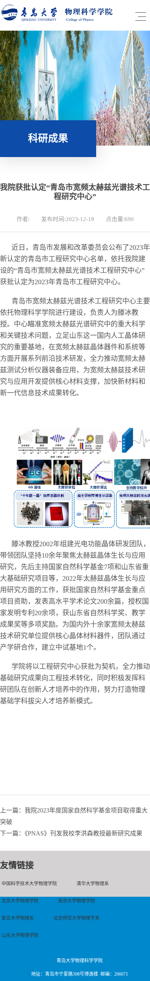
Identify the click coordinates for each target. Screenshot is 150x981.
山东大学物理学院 (20, 935)
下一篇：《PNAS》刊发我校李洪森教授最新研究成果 (71, 833)
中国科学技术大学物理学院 (29, 883)
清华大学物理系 (93, 883)
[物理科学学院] (58, 19)
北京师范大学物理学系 (76, 918)
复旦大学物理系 (18, 918)
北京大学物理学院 (20, 901)
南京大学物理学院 (76, 901)
